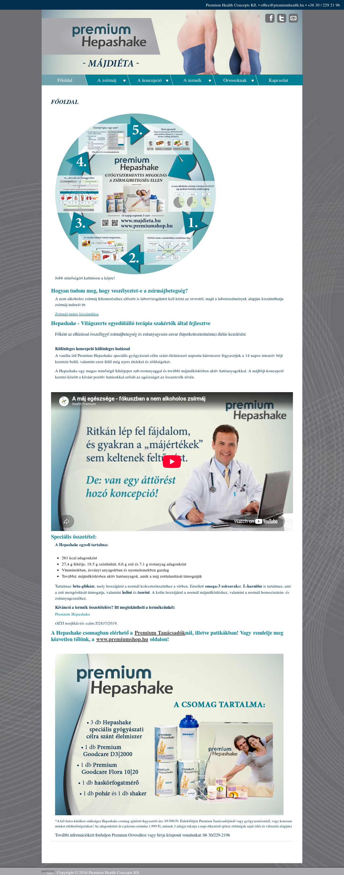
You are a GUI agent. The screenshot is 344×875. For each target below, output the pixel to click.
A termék (192, 80)
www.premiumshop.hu (122, 639)
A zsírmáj (106, 80)
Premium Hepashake (72, 614)
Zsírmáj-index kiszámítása (77, 314)
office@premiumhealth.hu (282, 5)
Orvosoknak (235, 80)
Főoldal (65, 80)
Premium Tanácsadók (160, 633)
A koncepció (149, 80)
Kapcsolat (278, 80)
